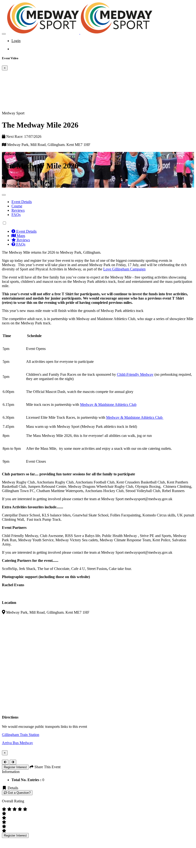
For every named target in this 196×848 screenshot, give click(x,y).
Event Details (21, 202)
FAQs (16, 215)
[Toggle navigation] (4, 34)
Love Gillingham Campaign (124, 269)
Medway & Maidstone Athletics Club (108, 405)
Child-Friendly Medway (135, 374)
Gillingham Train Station (20, 735)
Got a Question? (19, 792)
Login (16, 41)
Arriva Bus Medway (17, 743)
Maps (20, 236)
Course (16, 206)
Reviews (18, 210)
